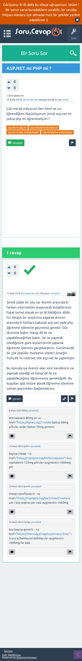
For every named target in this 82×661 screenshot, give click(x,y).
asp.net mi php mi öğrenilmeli (23, 132)
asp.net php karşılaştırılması (57, 132)
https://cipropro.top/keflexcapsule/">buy (44, 458)
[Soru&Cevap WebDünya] (38, 32)
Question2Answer (26, 657)
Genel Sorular (30, 99)
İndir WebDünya (11, 655)
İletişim (8, 651)
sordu (65, 99)
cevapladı (55, 293)
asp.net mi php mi (17, 127)
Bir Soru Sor (34, 53)
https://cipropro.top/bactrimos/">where (43, 498)
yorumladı (33, 410)
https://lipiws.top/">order (34, 422)
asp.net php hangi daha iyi (43, 127)
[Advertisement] (41, 191)
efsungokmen (28, 293)
